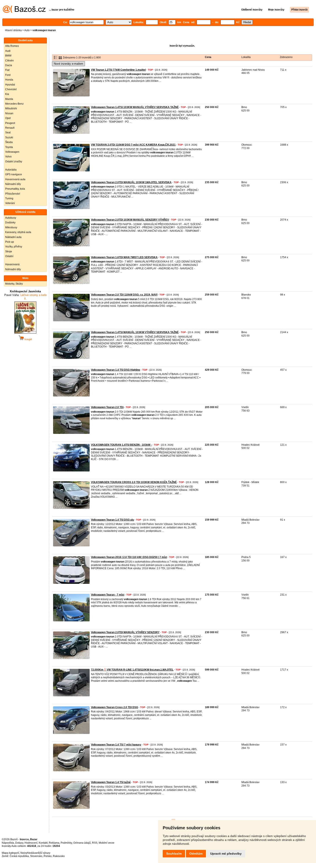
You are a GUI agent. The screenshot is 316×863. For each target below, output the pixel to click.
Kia (7, 94)
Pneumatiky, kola (15, 188)
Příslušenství (12, 193)
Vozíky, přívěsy (13, 246)
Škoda (9, 142)
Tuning (9, 198)
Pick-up (9, 241)
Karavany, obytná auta (18, 232)
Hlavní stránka (13, 30)
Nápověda (8, 842)
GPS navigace (13, 174)
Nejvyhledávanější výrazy (35, 852)
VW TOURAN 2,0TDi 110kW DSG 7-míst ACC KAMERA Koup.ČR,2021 (133, 144)
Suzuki (9, 137)
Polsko (48, 856)
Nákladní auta (13, 237)
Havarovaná (12, 264)
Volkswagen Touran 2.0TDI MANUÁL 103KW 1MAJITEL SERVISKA (131, 182)
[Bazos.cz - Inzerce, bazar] (24, 12)
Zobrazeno (286, 57)
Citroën (9, 60)
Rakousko (59, 856)
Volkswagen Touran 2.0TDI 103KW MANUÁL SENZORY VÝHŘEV (130, 219)
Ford (8, 74)
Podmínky (66, 842)
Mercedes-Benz (14, 103)
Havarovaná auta (15, 179)
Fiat (7, 70)
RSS (94, 842)
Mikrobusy (11, 227)
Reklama (54, 842)
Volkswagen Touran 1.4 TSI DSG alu (112, 519)
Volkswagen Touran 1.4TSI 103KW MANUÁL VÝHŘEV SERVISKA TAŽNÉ (135, 107)
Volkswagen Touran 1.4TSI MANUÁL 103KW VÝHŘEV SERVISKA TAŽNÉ (135, 332)
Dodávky (10, 222)
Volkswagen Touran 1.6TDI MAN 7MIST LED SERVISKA (124, 257)
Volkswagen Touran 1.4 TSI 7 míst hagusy (116, 744)
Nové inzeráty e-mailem (68, 63)
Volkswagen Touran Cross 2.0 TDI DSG (114, 707)
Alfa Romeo (12, 45)
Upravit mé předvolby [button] (226, 853)
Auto (27, 30)
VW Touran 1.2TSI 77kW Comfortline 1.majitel (118, 69)
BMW (8, 55)
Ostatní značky (13, 161)
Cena (208, 57)
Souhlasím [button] (174, 853)
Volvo (8, 156)
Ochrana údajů (82, 842)
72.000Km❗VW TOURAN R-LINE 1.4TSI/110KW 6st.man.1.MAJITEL (132, 669)
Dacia (8, 65)
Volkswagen (12, 151)
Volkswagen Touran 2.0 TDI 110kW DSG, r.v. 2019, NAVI (124, 294)
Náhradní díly (13, 184)
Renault (9, 127)
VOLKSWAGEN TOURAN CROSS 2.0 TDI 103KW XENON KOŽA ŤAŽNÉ (134, 482)
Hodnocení (31, 842)
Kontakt (43, 842)
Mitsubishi (11, 108)
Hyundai (10, 84)
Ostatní (9, 256)
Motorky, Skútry (14, 283)
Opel (8, 118)
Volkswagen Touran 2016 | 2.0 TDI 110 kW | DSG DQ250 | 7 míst (129, 557)
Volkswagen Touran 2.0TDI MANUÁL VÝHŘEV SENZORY (125, 632)
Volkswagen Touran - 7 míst (107, 594)
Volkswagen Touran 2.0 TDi (107, 407)
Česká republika (19, 856)
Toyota (9, 147)
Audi (8, 50)
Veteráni (10, 203)
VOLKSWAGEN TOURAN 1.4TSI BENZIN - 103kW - (121, 444)
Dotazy (19, 842)
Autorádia (11, 169)
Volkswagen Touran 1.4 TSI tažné (111, 782)
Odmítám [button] (195, 853)
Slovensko (36, 856)
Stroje (8, 251)
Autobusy (10, 217)
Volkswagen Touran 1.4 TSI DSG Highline (115, 369)
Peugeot (10, 123)
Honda (9, 79)
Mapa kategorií (10, 852)
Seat (8, 132)
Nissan (9, 113)
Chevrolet (11, 89)
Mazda (9, 99)
